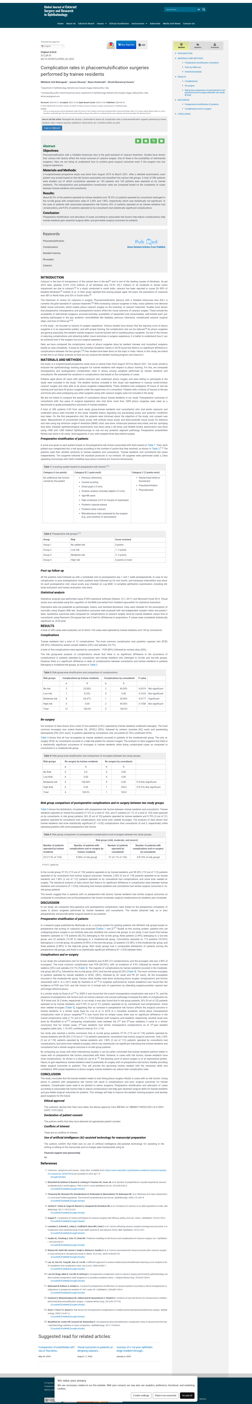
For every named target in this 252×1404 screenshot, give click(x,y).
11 (162, 448)
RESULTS (182, 77)
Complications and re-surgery (198, 109)
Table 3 (93, 664)
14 (68, 1021)
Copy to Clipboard (52, 128)
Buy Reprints (127, 44)
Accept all (187, 1395)
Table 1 (151, 445)
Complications (191, 81)
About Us (71, 23)
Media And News (172, 23)
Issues (100, 23)
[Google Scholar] (58, 1177)
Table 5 (44, 809)
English (47, 46)
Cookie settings (141, 1395)
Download (215, 47)
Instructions (138, 23)
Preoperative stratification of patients (202, 63)
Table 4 (45, 737)
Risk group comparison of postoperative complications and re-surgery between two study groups (205, 92)
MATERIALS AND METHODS (190, 58)
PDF (143, 45)
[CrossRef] (55, 1189)
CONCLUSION (184, 114)
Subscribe (155, 23)
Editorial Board (86, 23)
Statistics (197, 47)
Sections (181, 47)
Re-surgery (190, 86)
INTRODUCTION (185, 53)
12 (98, 981)
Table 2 (155, 448)
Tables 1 (101, 928)
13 (75, 993)
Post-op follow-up (193, 67)
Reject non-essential (165, 1395)
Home (60, 23)
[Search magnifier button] (203, 9)
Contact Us (189, 23)
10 (83, 351)
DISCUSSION (183, 100)
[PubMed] (65, 1189)
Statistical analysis (193, 72)
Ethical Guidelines (119, 23)
